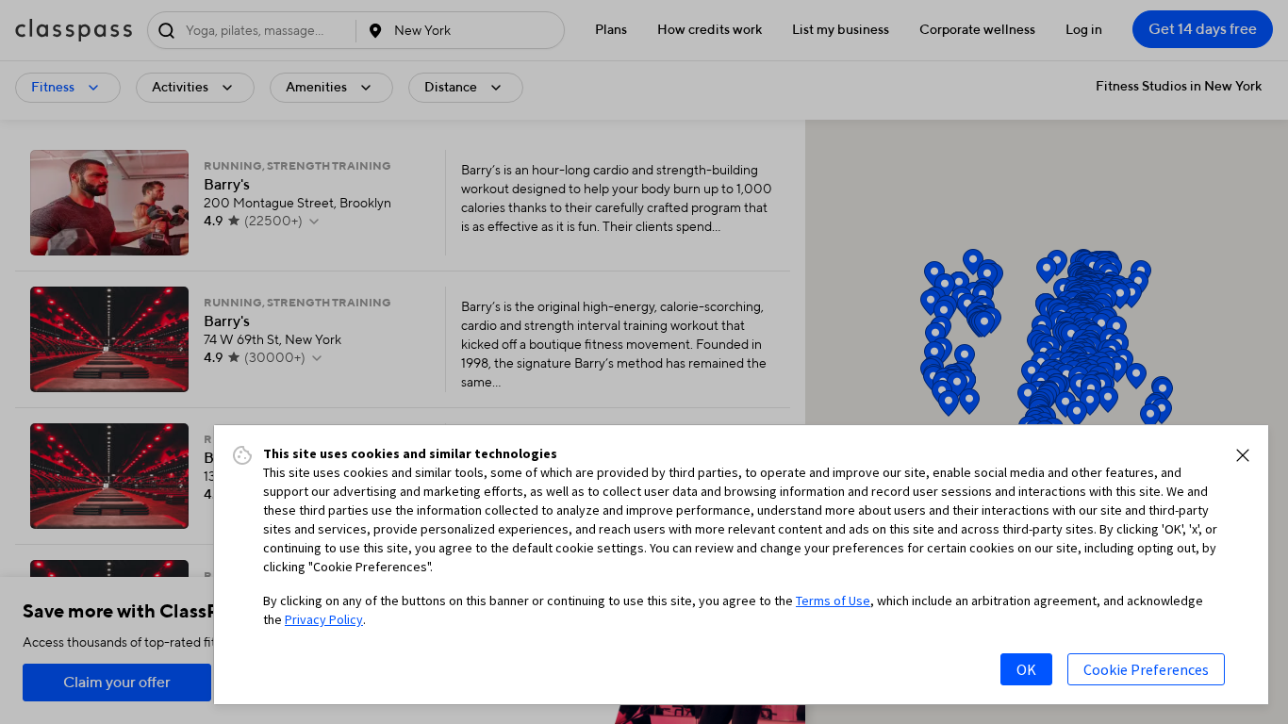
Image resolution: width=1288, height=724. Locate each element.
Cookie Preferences (1146, 669)
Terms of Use (833, 600)
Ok (1026, 669)
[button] (1242, 455)
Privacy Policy (324, 619)
